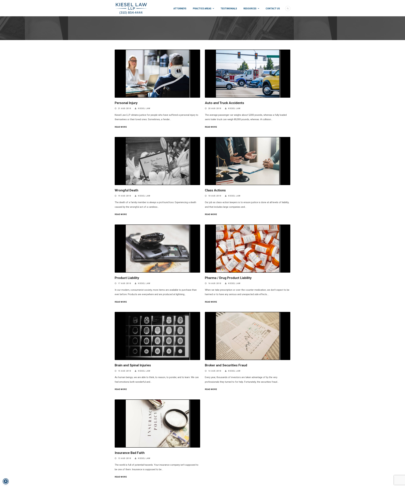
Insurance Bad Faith (130, 453)
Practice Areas (202, 8)
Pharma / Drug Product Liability (228, 278)
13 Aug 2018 (124, 458)
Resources (249, 8)
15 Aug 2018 (124, 371)
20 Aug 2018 (214, 108)
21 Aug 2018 (124, 108)
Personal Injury (126, 103)
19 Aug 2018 (124, 196)
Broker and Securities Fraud (226, 365)
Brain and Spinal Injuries (133, 365)
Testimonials (229, 8)
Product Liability (127, 278)
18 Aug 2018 (214, 196)
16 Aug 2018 (214, 283)
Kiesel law (144, 108)
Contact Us (273, 8)
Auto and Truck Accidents (224, 103)
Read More (121, 127)
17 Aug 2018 (124, 283)
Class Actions (215, 190)
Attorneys (179, 8)
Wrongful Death (126, 190)
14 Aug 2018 (214, 371)
